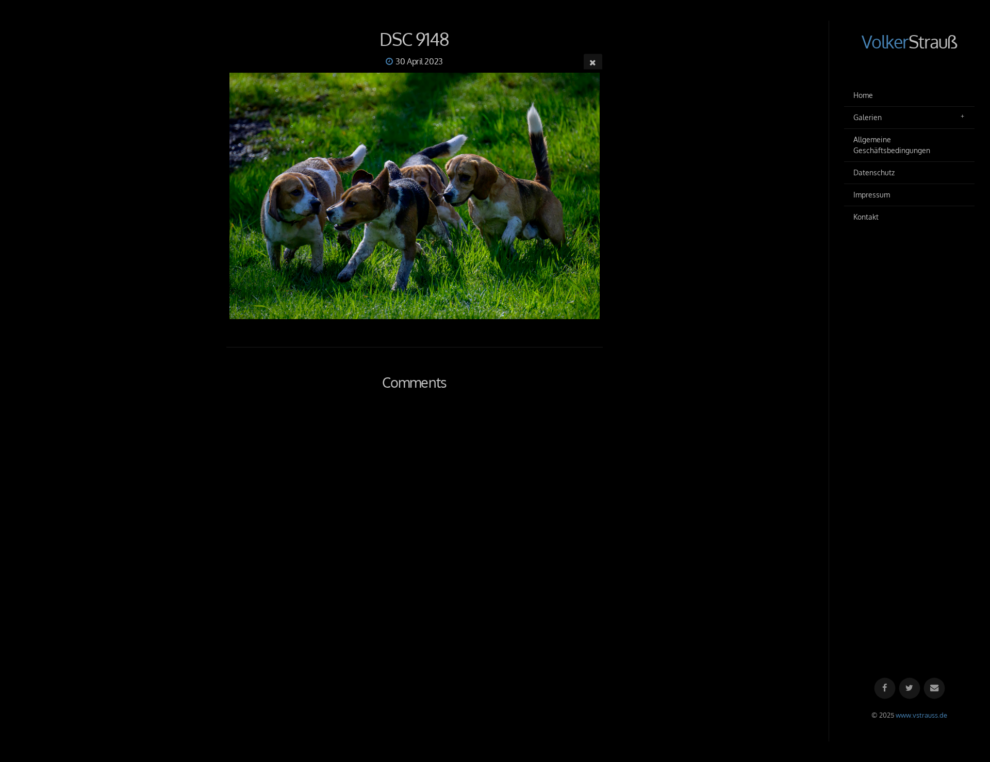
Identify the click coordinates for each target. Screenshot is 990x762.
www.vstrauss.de (921, 715)
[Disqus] (414, 547)
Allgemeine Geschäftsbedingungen (891, 145)
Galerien (867, 117)
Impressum (871, 194)
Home (863, 95)
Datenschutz (874, 172)
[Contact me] (934, 688)
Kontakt (866, 216)
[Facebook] (884, 688)
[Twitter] (909, 688)
